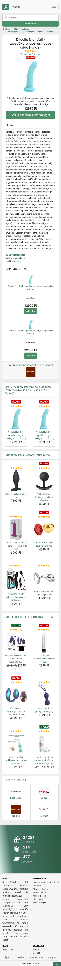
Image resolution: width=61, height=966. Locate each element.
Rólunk (36, 949)
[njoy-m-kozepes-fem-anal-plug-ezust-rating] (44, 565)
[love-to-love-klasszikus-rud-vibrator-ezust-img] (44, 642)
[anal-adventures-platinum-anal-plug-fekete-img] (44, 481)
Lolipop (6, 957)
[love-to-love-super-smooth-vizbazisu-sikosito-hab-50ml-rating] (44, 731)
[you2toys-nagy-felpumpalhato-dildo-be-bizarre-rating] (16, 565)
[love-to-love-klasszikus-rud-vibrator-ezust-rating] (44, 629)
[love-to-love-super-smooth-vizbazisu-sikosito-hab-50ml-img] (44, 744)
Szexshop (16, 261)
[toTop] (57, 964)
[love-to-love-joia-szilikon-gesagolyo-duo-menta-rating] (16, 731)
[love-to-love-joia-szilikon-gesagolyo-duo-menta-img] (16, 744)
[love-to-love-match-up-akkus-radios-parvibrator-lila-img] (16, 642)
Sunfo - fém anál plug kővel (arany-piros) (44, 544)
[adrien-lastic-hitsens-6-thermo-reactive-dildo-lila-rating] (16, 516)
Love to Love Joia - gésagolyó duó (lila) (44, 710)
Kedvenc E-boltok (15, 780)
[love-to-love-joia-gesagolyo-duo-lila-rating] (44, 682)
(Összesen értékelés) (30, 54)
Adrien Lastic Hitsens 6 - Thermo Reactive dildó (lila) (16, 545)
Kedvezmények (39, 903)
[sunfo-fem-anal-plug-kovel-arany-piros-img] (44, 529)
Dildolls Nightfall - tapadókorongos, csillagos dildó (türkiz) (16, 435)
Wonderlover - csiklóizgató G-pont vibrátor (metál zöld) (16, 711)
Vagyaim (52, 957)
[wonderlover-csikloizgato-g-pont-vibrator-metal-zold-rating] (16, 682)
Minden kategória (40, 889)
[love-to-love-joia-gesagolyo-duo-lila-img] (44, 695)
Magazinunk (7, 949)
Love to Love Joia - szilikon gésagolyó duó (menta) (16, 760)
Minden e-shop (39, 896)
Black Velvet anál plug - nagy (16, 495)
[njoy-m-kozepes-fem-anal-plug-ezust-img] (44, 578)
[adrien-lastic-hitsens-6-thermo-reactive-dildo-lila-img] (16, 529)
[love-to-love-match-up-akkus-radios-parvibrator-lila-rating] (16, 629)
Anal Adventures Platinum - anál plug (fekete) (44, 497)
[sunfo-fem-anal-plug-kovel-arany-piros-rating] (44, 516)
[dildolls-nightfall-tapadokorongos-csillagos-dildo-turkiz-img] (16, 419)
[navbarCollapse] (54, 6)
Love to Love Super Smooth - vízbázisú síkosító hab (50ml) (44, 760)
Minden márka (39, 892)
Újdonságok (38, 899)
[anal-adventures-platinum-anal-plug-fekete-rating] (44, 468)
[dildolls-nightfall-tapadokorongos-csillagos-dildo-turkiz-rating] (16, 406)
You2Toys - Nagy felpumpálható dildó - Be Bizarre (16, 597)
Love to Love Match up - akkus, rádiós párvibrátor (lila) (16, 658)
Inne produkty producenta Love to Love (29, 617)
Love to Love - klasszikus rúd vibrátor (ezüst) (44, 658)
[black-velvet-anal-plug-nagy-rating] (16, 468)
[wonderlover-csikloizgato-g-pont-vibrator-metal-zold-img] (16, 695)
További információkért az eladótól (32, 365)
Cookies (36, 953)
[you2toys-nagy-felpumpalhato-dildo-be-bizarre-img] (16, 579)
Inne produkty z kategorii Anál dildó (27, 455)
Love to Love (19, 258)
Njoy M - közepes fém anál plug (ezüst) (44, 593)
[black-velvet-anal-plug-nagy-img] (16, 481)
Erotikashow (36, 957)
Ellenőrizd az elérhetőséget (32, 115)
